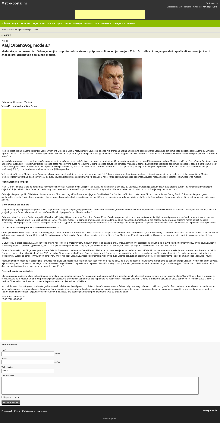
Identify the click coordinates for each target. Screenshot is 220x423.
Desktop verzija (212, 3)
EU (9, 106)
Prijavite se (196, 7)
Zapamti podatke (11, 397)
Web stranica (7, 367)
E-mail (4, 359)
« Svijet (6, 35)
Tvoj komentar (7, 376)
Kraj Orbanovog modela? (27, 29)
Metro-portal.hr (14, 3)
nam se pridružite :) (211, 7)
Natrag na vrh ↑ (210, 410)
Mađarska (18, 106)
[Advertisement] (110, 14)
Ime (3, 350)
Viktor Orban (30, 106)
